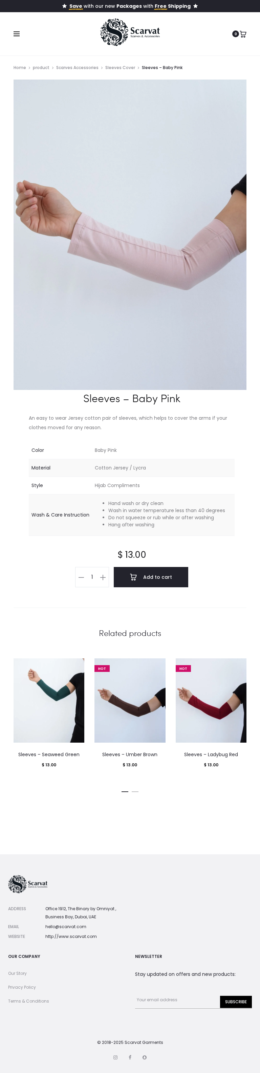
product (41, 67)
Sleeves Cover (120, 67)
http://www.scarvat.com (71, 936)
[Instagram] (115, 1057)
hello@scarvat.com (65, 926)
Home (20, 67)
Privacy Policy (22, 987)
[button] (81, 577)
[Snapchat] (145, 1057)
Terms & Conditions (28, 1001)
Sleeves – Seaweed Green (49, 754)
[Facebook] (130, 1057)
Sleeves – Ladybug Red (211, 754)
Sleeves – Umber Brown (129, 754)
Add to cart (157, 577)
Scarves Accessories (77, 67)
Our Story (17, 973)
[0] (243, 34)
